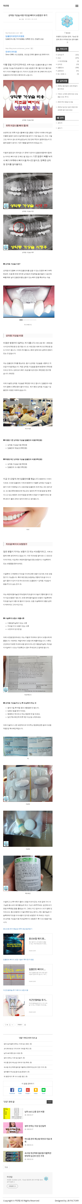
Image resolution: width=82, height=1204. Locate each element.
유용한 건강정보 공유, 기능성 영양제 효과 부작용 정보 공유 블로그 (25, 1181)
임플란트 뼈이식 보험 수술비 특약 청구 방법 (18, 959)
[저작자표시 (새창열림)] (25, 1025)
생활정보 (60, 67)
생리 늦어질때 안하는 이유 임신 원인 (16, 1044)
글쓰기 (60, 128)
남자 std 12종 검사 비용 (12, 1053)
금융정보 (60, 71)
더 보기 (50, 1102)
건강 (22, 19)
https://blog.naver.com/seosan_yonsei (17, 48)
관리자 (60, 123)
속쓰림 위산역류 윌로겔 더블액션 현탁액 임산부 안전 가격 (24, 1067)
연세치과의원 (11, 52)
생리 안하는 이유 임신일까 (13, 1058)
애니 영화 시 (61, 74)
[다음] (51, 302)
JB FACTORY (73, 1201)
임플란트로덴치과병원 (14, 36)
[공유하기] (9, 1024)
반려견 (59, 64)
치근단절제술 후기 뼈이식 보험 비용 (15, 990)
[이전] (6, 302)
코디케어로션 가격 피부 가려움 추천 (16, 1048)
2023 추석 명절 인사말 (65, 102)
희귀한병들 (63, 61)
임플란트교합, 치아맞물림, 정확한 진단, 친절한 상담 (24, 39)
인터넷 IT (60, 55)
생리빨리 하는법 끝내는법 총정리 (15, 1072)
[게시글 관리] (12, 1024)
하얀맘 (6, 6)
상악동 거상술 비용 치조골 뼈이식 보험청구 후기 (27, 15)
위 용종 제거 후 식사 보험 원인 (14, 1076)
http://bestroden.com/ (12, 33)
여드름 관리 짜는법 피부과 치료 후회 (16, 1062)
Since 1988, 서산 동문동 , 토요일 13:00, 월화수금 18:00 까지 (27, 54)
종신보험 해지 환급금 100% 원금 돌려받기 (17, 929)
